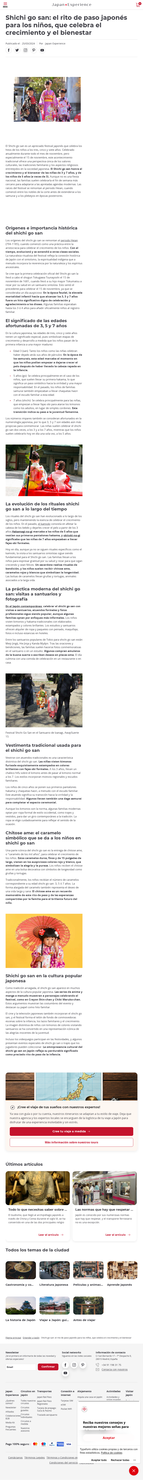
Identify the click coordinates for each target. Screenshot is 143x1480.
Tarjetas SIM (67, 1400)
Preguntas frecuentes (11, 1428)
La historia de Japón (20, 1320)
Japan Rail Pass (44, 1397)
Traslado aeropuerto (47, 1415)
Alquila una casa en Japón (89, 1397)
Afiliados (10, 1411)
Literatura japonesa (53, 1284)
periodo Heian (69, 240)
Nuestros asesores (25, 1429)
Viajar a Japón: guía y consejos (54, 1320)
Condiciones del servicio (63, 1462)
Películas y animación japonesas (88, 1284)
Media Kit (10, 1422)
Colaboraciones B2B (13, 1417)
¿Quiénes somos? (10, 1402)
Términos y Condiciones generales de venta (72, 1457)
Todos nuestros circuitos (28, 1402)
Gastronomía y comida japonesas (21, 1284)
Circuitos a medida (26, 1422)
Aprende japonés (119, 1284)
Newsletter (11, 1407)
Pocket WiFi (66, 1409)
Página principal (13, 1337)
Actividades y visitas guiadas (114, 1398)
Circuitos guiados (25, 1409)
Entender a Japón (31, 1337)
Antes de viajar (84, 1320)
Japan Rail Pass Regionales (44, 1402)
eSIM (63, 1404)
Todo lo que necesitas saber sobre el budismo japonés (37, 1209)
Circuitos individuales (26, 1415)
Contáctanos (15, 1457)
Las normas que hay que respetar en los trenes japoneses (104, 1209)
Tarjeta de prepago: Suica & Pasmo (46, 1409)
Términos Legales (34, 1457)
